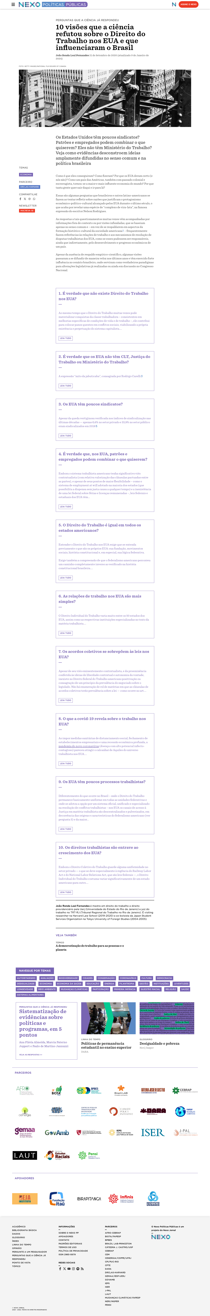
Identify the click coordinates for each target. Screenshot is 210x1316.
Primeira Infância (125, 989)
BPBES (108, 1240)
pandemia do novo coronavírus (79, 746)
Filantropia (126, 983)
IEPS (107, 1283)
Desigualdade (25, 983)
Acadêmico (19, 1226)
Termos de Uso (68, 1247)
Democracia (164, 978)
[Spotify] (77, 1268)
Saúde (185, 989)
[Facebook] (60, 1268)
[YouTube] (69, 1268)
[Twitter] (64, 1268)
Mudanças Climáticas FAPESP (122, 1298)
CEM (107, 1254)
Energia (109, 983)
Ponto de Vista (21, 1262)
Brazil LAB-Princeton (118, 1243)
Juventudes (181, 983)
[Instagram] (73, 1268)
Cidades (88, 978)
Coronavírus (128, 978)
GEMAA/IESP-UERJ (115, 1276)
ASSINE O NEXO (189, 4)
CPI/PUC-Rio (112, 1261)
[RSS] (82, 1268)
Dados (16, 1234)
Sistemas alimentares (30, 995)
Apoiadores (66, 1236)
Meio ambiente (47, 989)
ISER (107, 1287)
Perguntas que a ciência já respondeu (29, 1257)
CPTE (107, 1265)
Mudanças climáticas (74, 989)
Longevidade (25, 989)
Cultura (146, 978)
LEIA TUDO (65, 338)
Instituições (161, 983)
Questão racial (150, 989)
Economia (26, 174)
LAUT (108, 1294)
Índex (15, 1241)
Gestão (143, 983)
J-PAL (108, 1290)
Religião (171, 989)
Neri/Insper (112, 1301)
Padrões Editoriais (70, 1243)
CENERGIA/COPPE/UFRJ (118, 1258)
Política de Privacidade (73, 1251)
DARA (108, 1269)
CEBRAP (109, 1251)
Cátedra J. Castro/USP (119, 1247)
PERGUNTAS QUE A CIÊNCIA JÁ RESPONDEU (87, 20)
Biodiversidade (68, 978)
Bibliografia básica (24, 1230)
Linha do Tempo (21, 1244)
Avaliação (47, 978)
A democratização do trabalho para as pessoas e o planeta (90, 947)
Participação (101, 989)
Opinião (17, 1248)
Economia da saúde (69, 983)
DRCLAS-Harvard (29, 187)
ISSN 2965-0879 (67, 1254)
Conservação (106, 978)
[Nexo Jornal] (174, 4)
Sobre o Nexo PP (69, 1233)
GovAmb (110, 1279)
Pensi (108, 1305)
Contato (64, 1240)
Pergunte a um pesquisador (29, 1252)
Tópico (60, 942)
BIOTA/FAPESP (113, 1236)
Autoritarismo (26, 978)
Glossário (18, 1237)
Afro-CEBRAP (113, 1233)
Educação (93, 983)
